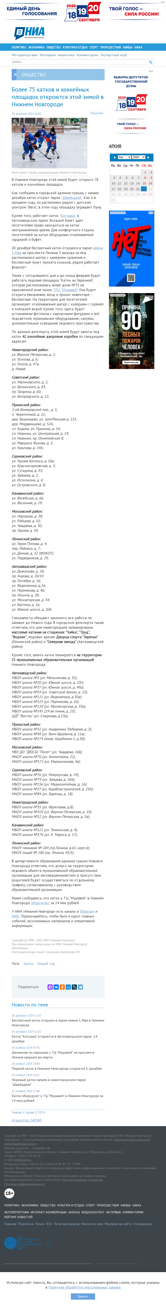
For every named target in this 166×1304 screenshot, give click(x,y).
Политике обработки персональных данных (84, 1287)
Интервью (48, 55)
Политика (19, 47)
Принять (83, 1296)
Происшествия (110, 47)
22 (144, 189)
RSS (49, 1224)
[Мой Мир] (68, 987)
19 (126, 189)
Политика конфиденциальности (24, 1184)
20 (132, 189)
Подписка (25, 1224)
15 (144, 183)
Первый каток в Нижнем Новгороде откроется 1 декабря (57, 1068)
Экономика (36, 47)
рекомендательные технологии (82, 1180)
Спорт (94, 47)
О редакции (142, 1224)
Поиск (40, 1224)
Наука (138, 47)
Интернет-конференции (49, 1212)
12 (126, 183)
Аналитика (66, 55)
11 (119, 183)
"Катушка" (67, 215)
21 (138, 189)
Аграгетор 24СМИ (27, 1120)
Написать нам (92, 1224)
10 (113, 183)
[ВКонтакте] (56, 987)
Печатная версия (67, 1224)
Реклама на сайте (118, 1224)
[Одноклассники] (62, 987)
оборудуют (40, 902)
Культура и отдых (75, 47)
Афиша (127, 47)
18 (119, 189)
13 (132, 183)
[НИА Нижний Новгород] (29, 38)
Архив (30, 1112)
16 (150, 183)
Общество (53, 47)
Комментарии (87, 55)
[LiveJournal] (74, 987)
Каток (29, 963)
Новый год (46, 963)
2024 (41, 1112)
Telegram (87, 911)
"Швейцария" (71, 197)
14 (138, 183)
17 (113, 189)
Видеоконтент (93, 1212)
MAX (15, 916)
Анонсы (74, 1212)
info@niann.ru (22, 1160)
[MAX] (50, 987)
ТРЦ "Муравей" (65, 289)
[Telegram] (80, 987)
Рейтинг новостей (18, 1217)
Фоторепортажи (25, 55)
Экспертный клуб (113, 55)
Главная (17, 1112)
